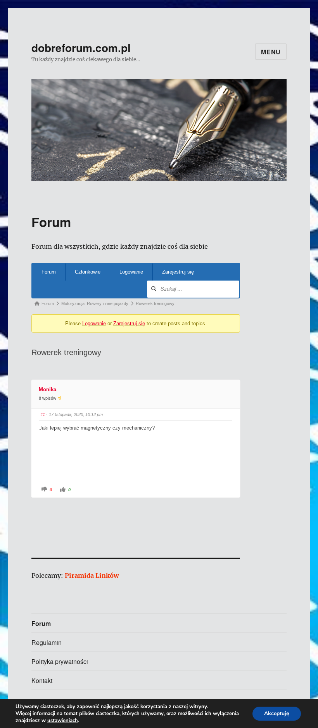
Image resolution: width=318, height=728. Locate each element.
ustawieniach (62, 720)
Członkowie (87, 272)
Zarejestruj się (178, 272)
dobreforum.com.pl (81, 47)
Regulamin (46, 642)
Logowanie (131, 272)
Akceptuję (276, 713)
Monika (47, 389)
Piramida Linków (92, 575)
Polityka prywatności (59, 661)
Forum (48, 272)
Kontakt (41, 680)
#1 (42, 414)
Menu (271, 51)
